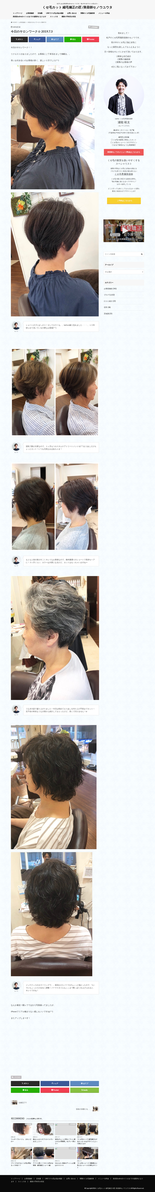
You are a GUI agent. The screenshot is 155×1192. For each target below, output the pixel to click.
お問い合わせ (72, 13)
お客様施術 (30, 13)
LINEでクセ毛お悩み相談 (54, 13)
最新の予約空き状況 (69, 16)
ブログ (109, 295)
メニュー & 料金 (104, 13)
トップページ (17, 13)
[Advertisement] (55, 1047)
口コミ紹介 (110, 301)
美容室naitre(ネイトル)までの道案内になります (29, 16)
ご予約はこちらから (124, 201)
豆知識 (40, 13)
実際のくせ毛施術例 (88, 13)
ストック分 (54, 16)
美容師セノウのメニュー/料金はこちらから (123, 152)
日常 (107, 307)
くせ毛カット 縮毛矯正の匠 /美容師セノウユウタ (77, 7)
